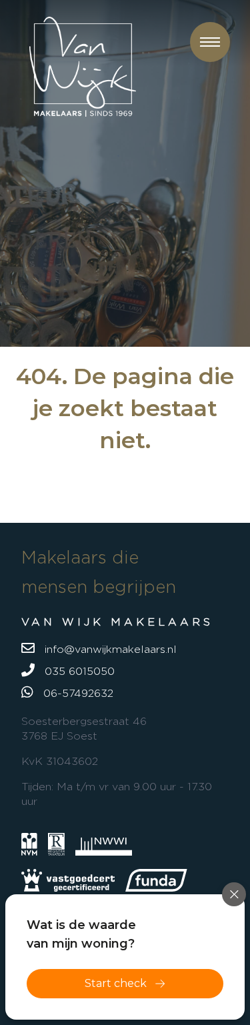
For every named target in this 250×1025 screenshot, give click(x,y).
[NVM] (29, 844)
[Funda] (156, 880)
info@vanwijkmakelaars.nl (109, 649)
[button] (210, 42)
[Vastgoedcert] (68, 880)
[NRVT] (56, 844)
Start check (116, 983)
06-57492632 (76, 693)
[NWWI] (103, 844)
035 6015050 (78, 671)
